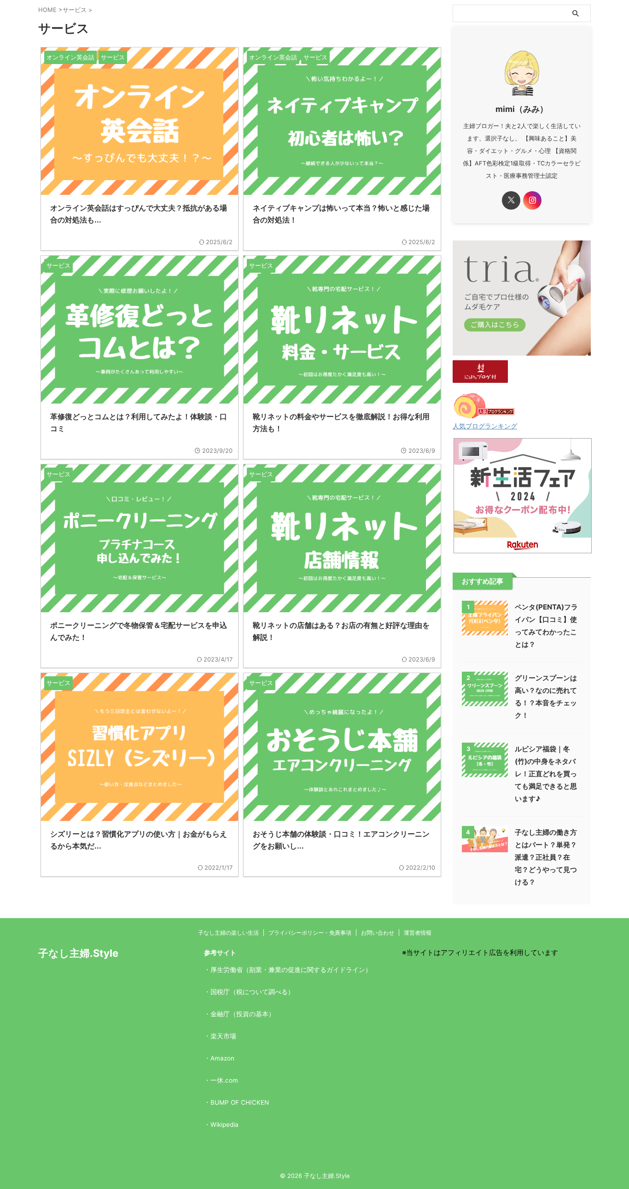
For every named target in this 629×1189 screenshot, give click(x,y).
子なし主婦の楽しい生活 (228, 932)
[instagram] (532, 200)
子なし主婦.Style (78, 953)
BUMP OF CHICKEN (239, 1102)
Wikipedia (224, 1124)
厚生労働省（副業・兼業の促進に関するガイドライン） (291, 969)
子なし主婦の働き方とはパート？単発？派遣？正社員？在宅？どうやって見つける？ (546, 857)
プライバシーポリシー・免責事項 (309, 932)
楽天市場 (223, 1036)
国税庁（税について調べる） (252, 992)
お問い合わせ (377, 932)
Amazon (222, 1058)
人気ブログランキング (485, 426)
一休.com (224, 1080)
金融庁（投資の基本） (242, 1014)
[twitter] (511, 200)
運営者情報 (417, 932)
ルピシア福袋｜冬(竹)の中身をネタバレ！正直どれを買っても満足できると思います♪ (546, 773)
